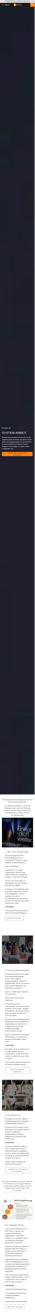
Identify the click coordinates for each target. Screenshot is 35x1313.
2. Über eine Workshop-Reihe (17, 970)
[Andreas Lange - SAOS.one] (17, 5)
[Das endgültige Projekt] (17, 1207)
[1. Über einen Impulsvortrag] (17, 832)
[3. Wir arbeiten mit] (17, 1095)
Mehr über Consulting (14, 1306)
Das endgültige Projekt (14, 1225)
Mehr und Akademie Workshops (17, 1070)
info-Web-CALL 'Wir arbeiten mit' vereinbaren (17, 1170)
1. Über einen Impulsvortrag (16, 852)
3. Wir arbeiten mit (12, 1115)
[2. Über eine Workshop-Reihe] (17, 946)
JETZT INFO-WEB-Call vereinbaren (17, 454)
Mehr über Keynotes (14, 918)
